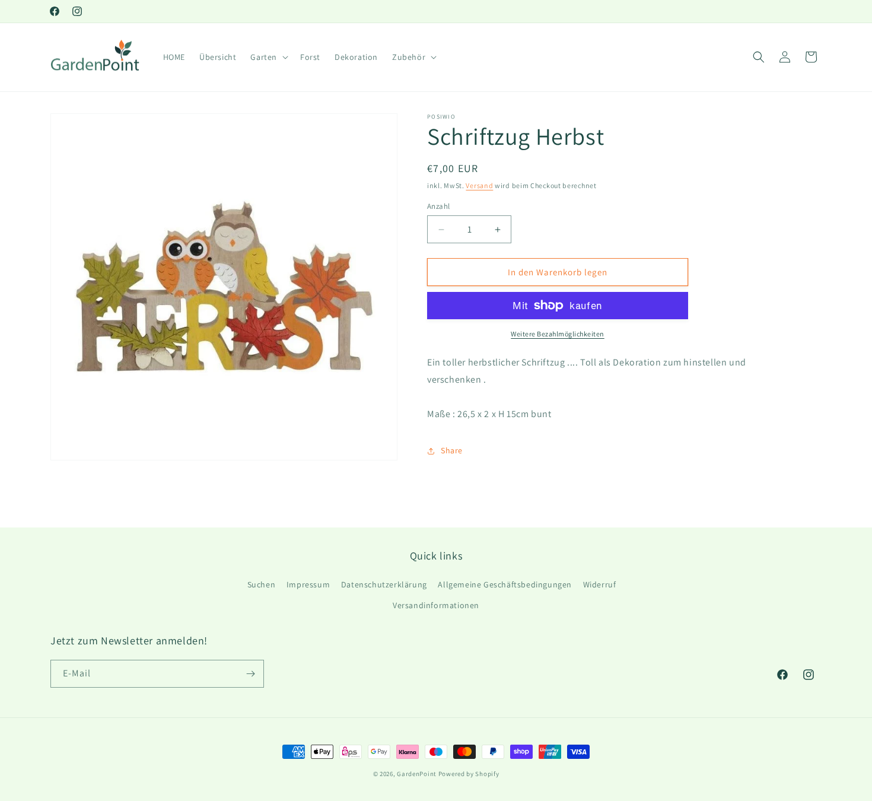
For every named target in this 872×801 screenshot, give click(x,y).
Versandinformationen (436, 605)
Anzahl (438, 206)
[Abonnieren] (250, 674)
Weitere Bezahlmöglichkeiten (557, 333)
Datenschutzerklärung (384, 584)
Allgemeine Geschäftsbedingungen (505, 584)
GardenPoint (417, 774)
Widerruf (599, 584)
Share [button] (452, 450)
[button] (268, 56)
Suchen (261, 584)
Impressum (308, 584)
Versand (479, 185)
